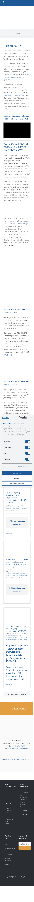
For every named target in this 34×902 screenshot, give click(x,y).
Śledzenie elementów (12, 507)
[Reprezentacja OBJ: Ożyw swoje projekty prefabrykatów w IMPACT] (17, 615)
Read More (9, 533)
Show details (22, 467)
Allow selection (17, 478)
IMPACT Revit (19, 390)
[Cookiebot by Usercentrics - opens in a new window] (20, 417)
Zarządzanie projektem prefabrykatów (16, 509)
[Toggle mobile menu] (30, 3)
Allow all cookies (17, 473)
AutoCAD (10, 95)
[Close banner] (31, 417)
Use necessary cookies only (17, 483)
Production (12, 224)
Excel (7, 635)
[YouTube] (10, 797)
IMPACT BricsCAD (13, 320)
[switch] (27, 447)
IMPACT (17, 505)
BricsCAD (19, 95)
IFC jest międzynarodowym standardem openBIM (16, 77)
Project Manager (22, 224)
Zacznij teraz (18, 708)
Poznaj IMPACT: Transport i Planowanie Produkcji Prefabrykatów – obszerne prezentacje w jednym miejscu (17, 564)
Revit (5, 95)
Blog (13, 505)
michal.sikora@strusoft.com (19, 749)
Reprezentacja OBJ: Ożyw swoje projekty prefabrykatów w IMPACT (16, 628)
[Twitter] (6, 797)
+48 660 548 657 (19, 746)
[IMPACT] (12, 12)
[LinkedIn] (6, 792)
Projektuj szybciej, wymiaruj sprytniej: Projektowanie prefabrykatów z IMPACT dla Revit (16, 498)
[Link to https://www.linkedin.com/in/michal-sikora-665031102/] (17, 754)
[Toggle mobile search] (27, 3)
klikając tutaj (7, 355)
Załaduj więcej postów (17, 694)
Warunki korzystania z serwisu (8, 815)
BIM (25, 633)
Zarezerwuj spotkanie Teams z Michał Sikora (16, 759)
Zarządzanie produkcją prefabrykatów (15, 508)
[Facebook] (10, 792)
